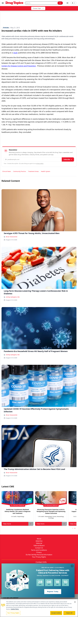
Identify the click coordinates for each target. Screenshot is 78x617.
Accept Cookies (56, 613)
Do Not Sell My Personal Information (39, 555)
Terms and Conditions (39, 550)
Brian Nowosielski (11, 237)
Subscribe (67, 159)
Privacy (39, 552)
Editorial (39, 543)
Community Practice (19, 171)
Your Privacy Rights (39, 557)
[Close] (75, 602)
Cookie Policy (15, 609)
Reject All (69, 613)
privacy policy (39, 163)
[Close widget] (72, 566)
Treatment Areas (33, 171)
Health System (45, 171)
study (15, 53)
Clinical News (6, 171)
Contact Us (39, 548)
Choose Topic (37, 8)
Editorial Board (39, 545)
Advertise (39, 541)
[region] (39, 608)
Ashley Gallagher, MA (13, 297)
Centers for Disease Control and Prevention (19, 66)
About (39, 539)
